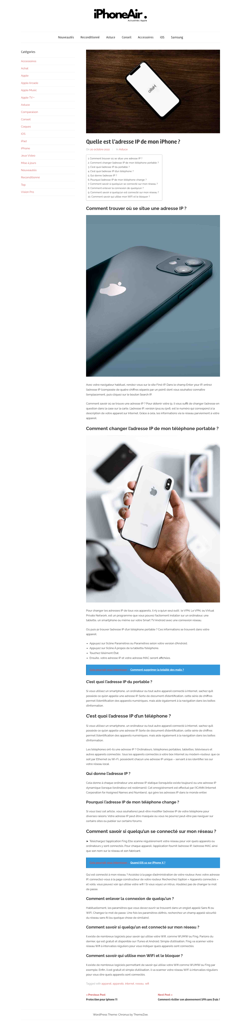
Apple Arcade (29, 83)
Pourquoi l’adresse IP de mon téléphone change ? (118, 179)
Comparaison (29, 112)
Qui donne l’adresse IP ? (103, 175)
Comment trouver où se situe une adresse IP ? (116, 158)
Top (23, 184)
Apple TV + (27, 97)
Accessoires (145, 37)
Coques (26, 126)
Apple (25, 75)
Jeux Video (28, 155)
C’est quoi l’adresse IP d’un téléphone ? (112, 171)
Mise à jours (28, 163)
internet (129, 983)
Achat (24, 68)
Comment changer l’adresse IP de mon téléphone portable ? (124, 162)
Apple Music (29, 90)
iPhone (25, 148)
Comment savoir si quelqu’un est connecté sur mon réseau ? (124, 192)
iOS (162, 37)
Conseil (126, 37)
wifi (147, 983)
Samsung (177, 37)
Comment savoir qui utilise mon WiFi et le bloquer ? (120, 196)
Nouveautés (66, 37)
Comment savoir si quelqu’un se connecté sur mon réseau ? (124, 183)
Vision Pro (27, 192)
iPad (24, 141)
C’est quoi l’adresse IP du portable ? (110, 167)
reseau (139, 983)
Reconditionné (90, 37)
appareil (106, 983)
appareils (118, 983)
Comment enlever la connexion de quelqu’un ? (117, 188)
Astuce (110, 37)
